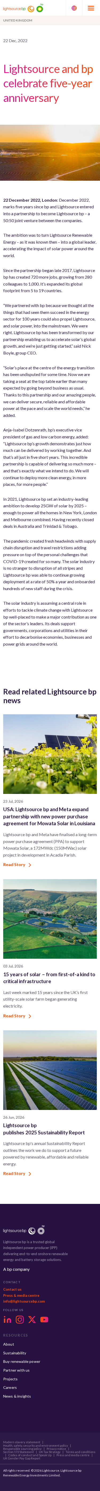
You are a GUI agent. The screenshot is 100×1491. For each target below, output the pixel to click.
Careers (10, 1387)
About (8, 1344)
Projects (10, 1379)
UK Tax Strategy (50, 1452)
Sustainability (14, 1353)
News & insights (17, 1396)
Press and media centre (73, 1455)
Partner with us (16, 1370)
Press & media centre (21, 1295)
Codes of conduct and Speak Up (29, 1455)
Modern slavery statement (21, 1442)
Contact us (12, 1289)
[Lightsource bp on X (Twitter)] (32, 1319)
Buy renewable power (21, 1361)
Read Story (14, 864)
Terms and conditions (80, 1452)
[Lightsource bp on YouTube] (44, 1319)
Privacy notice (56, 1448)
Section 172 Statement (18, 1452)
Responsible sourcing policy (22, 1448)
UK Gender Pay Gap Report (21, 1458)
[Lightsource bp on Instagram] (19, 1319)
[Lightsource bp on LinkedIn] (7, 1319)
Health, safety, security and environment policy (35, 1445)
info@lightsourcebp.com (24, 1301)
